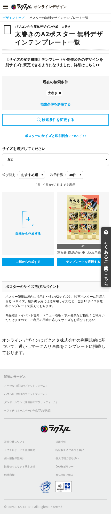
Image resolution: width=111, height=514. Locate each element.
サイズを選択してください (23, 149)
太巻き (52, 93)
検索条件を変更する (58, 120)
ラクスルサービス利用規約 (19, 450)
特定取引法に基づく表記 (70, 450)
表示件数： (58, 175)
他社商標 (9, 474)
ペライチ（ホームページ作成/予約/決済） (28, 410)
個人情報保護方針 (14, 458)
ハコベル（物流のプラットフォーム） (26, 394)
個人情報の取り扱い (67, 458)
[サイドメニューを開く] (5, 6)
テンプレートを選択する (83, 262)
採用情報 (61, 441)
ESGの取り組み (64, 474)
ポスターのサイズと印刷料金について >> (55, 136)
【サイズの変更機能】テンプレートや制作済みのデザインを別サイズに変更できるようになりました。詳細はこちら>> (54, 62)
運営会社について (14, 441)
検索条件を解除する (56, 104)
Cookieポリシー (65, 466)
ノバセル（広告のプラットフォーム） (26, 385)
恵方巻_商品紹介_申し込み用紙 (79, 253)
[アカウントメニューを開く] (105, 6)
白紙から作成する (28, 262)
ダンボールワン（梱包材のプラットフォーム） (31, 402)
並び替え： (10, 175)
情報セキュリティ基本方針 (19, 466)
